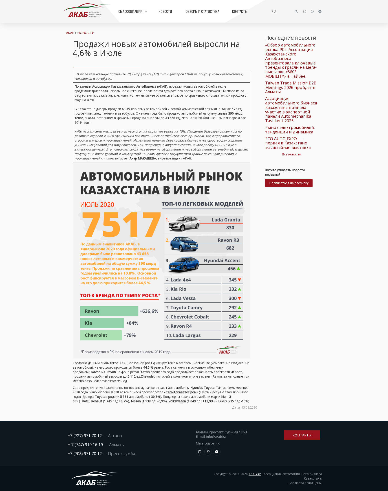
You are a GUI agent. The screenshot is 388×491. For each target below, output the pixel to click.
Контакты (239, 11)
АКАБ (70, 32)
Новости (165, 11)
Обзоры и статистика (202, 11)
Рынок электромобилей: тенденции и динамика (290, 130)
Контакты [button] (302, 435)
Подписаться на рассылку (289, 183)
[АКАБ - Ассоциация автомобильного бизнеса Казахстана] (87, 10)
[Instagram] (305, 11)
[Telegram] (320, 11)
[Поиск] (296, 11)
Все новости (291, 154)
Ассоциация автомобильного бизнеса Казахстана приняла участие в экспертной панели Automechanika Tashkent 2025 (291, 109)
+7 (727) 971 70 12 (85, 435)
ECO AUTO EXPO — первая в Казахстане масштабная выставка (288, 143)
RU (274, 11)
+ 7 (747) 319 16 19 (85, 444)
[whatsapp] (312, 11)
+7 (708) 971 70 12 (85, 453)
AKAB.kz (255, 474)
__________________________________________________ (106, 65)
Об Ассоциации (130, 11)
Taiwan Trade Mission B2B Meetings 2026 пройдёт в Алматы (290, 87)
